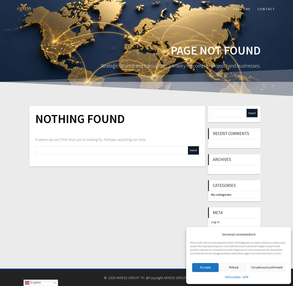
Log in (215, 222)
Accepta (205, 267)
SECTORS (242, 9)
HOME (196, 9)
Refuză (233, 267)
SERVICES (217, 9)
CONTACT (266, 9)
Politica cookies (233, 276)
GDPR (245, 276)
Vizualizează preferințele (267, 267)
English (35, 282)
